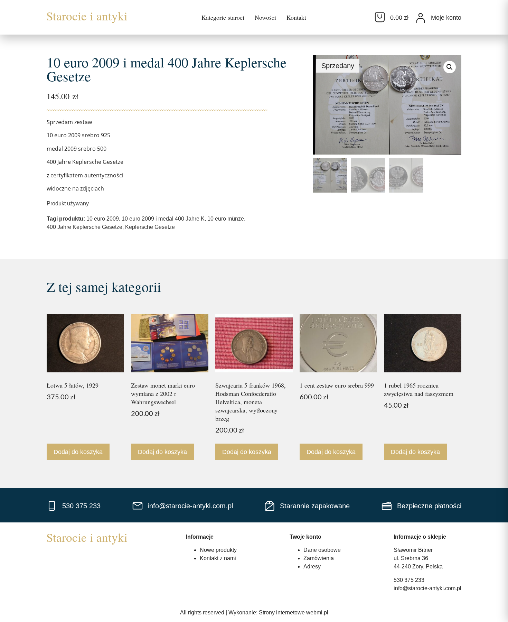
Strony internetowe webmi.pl (293, 612)
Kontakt (296, 17)
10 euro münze (225, 219)
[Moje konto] (420, 18)
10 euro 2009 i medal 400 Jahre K (163, 219)
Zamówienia (318, 558)
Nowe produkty (218, 550)
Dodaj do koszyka (78, 451)
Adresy (312, 566)
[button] (449, 67)
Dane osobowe (322, 550)
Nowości (265, 17)
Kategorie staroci (222, 17)
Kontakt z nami (218, 558)
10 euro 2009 (102, 219)
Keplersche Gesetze (150, 227)
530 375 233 (409, 580)
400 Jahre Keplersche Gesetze (84, 227)
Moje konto (446, 17)
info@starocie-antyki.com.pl (427, 588)
